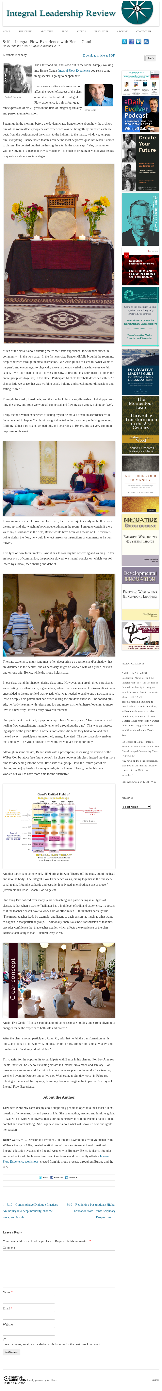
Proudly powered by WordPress (42, 1380)
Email (7, 1308)
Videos (81, 31)
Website (8, 1324)
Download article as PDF (99, 55)
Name (8, 1292)
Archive (122, 31)
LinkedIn (73, 1177)
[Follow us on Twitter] (124, 43)
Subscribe (25, 31)
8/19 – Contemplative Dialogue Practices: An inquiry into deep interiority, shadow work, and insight (30, 1211)
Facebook (58, 1177)
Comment (9, 1247)
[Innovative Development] (140, 564)
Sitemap (155, 1380)
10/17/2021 (135, 696)
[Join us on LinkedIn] (138, 43)
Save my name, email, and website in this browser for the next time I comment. (52, 1344)
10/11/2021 (129, 756)
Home (6, 31)
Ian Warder (127, 741)
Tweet (45, 1177)
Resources (101, 31)
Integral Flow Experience (74, 70)
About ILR (46, 31)
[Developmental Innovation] (140, 619)
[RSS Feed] (146, 43)
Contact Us (143, 31)
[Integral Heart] (140, 649)
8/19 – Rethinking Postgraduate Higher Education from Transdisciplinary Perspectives (91, 1211)
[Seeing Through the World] (140, 244)
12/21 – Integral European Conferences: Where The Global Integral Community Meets (140, 746)
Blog (65, 31)
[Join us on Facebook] (131, 43)
